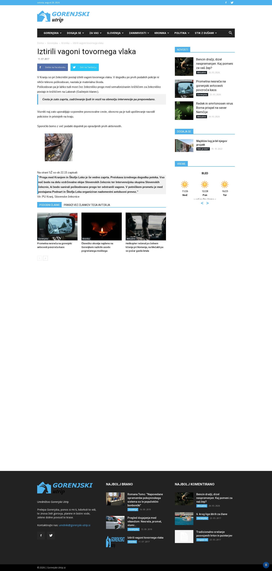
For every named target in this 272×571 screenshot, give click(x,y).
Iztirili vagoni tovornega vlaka (145, 537)
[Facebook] (226, 2)
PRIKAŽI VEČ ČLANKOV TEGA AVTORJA (87, 204)
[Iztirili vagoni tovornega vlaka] (115, 542)
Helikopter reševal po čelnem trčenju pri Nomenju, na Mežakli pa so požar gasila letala (144, 247)
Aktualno (131, 238)
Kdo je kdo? (203, 149)
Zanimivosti (137, 33)
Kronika (160, 33)
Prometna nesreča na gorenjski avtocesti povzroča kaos (211, 86)
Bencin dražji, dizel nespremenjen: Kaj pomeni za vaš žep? (214, 63)
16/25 (225, 193)
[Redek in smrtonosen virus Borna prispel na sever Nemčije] (184, 110)
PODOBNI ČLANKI (49, 204)
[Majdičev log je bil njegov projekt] (184, 145)
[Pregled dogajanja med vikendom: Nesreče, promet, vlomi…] (115, 522)
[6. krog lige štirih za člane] (184, 518)
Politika (180, 33)
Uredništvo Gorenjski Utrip (53, 502)
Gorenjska (51, 33)
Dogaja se (74, 33)
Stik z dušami (204, 33)
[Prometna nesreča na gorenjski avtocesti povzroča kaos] (57, 226)
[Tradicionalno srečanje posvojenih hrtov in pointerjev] (184, 536)
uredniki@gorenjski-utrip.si (74, 525)
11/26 (185, 193)
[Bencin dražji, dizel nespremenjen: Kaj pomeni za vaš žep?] (184, 66)
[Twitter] (232, 2)
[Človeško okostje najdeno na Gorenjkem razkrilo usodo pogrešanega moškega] (101, 226)
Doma (40, 43)
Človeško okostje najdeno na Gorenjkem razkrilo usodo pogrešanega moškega (97, 247)
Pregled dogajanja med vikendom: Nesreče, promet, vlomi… (144, 521)
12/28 (205, 193)
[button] (230, 33)
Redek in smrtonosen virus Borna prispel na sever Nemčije (214, 108)
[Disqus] (101, 319)
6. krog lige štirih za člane (211, 514)
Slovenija (114, 33)
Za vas (94, 33)
